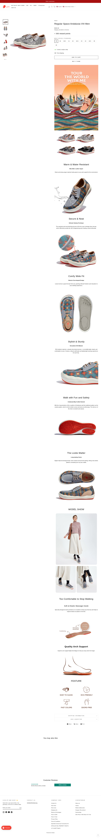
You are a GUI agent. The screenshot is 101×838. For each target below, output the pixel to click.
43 (81, 41)
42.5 (77, 41)
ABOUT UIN (13, 7)
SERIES (35, 5)
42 (73, 41)
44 (85, 41)
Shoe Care (53, 807)
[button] (66, 7)
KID (31, 5)
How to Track (54, 816)
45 (94, 41)
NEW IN (19, 5)
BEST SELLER (14, 5)
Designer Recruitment (81, 810)
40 (60, 41)
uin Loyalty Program (56, 828)
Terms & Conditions (55, 821)
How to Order (54, 814)
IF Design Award (41, 5)
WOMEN (23, 5)
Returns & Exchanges (56, 812)
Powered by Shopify (50, 832)
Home (55, 20)
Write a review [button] (62, 785)
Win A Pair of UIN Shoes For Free (83, 814)
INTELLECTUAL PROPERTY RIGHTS (60, 825)
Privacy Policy (54, 819)
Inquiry (77, 805)
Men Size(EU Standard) (62, 38)
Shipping (56, 29)
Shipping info (54, 810)
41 (69, 41)
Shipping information (76, 715)
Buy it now (76, 61)
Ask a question (76, 719)
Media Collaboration (80, 807)
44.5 (90, 41)
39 (56, 41)
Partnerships (78, 812)
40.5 (64, 41)
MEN (27, 5)
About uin (78, 803)
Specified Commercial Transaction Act (60, 823)
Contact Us (53, 803)
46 (56, 45)
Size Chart (53, 805)
